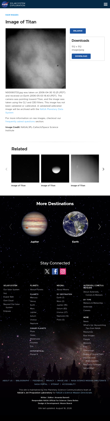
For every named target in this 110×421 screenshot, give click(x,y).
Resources (88, 332)
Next (104, 169)
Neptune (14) (63, 316)
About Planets (36, 290)
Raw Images (11, 15)
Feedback (38, 381)
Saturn (33, 316)
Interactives (88, 351)
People (86, 339)
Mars (32, 309)
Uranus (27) (62, 312)
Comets (86, 310)
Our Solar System (11, 290)
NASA (3, 4)
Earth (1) (60, 298)
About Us (7, 381)
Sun (5, 293)
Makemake (35, 339)
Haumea (34, 343)
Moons (60, 286)
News (86, 322)
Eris (31, 346)
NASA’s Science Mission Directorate (74, 393)
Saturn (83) (62, 309)
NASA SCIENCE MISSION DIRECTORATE (88, 381)
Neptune (34, 324)
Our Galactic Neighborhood (15, 11)
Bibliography (22, 381)
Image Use (62, 381)
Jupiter (34, 242)
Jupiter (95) (62, 305)
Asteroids (87, 307)
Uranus (33, 320)
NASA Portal (41, 384)
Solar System (10, 286)
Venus (33, 301)
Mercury (34, 298)
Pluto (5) (61, 320)
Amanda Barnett (62, 398)
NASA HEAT (88, 368)
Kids (85, 347)
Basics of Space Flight (93, 354)
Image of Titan (18, 186)
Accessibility (69, 384)
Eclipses (7, 311)
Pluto (32, 332)
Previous (6, 169)
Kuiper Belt (8, 297)
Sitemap (55, 384)
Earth (75, 242)
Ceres (32, 335)
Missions (87, 343)
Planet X (34, 354)
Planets (34, 286)
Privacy (50, 381)
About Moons (63, 290)
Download (81, 56)
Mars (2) (60, 301)
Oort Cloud (8, 301)
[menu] (105, 4)
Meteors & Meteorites (93, 303)
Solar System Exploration (15, 4)
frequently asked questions (20, 122)
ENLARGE (77, 31)
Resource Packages (92, 365)
